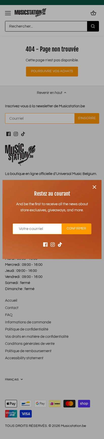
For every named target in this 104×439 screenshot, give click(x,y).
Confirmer (76, 228)
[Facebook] (45, 244)
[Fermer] (94, 187)
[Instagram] (52, 244)
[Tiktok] (60, 244)
